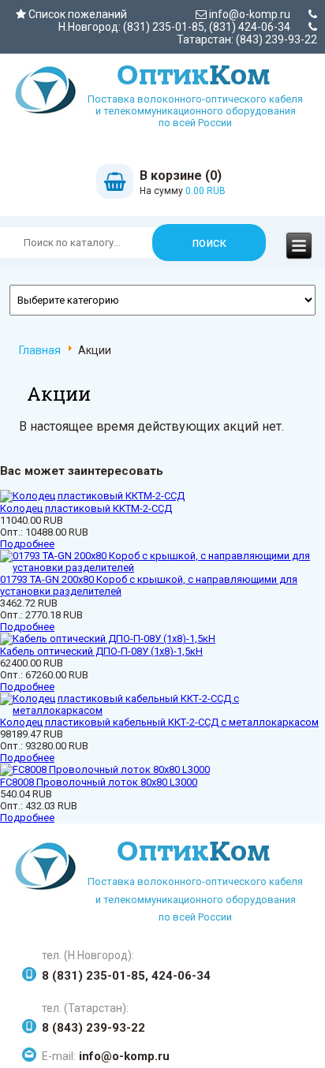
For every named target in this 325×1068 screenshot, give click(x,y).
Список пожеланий (76, 14)
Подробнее (27, 544)
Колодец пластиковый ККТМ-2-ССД (86, 508)
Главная (40, 350)
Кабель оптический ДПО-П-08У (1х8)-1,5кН (101, 651)
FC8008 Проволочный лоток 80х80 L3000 (98, 782)
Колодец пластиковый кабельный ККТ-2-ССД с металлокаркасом (159, 722)
